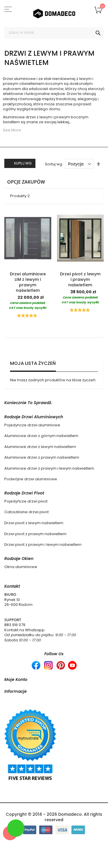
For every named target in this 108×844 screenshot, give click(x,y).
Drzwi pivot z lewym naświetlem (33, 523)
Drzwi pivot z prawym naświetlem (35, 534)
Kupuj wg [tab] (23, 163)
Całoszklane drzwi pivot (26, 512)
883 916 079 (14, 625)
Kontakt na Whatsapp (24, 630)
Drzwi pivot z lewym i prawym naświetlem (80, 279)
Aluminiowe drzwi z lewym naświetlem (40, 446)
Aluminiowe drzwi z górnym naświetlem (41, 435)
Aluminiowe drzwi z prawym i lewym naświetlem (49, 468)
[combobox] (54, 33)
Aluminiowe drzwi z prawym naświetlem (41, 457)
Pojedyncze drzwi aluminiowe (32, 425)
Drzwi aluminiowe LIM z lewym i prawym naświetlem (28, 282)
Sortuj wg (53, 164)
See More (12, 130)
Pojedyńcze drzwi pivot (26, 501)
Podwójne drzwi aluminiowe (30, 479)
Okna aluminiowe (20, 566)
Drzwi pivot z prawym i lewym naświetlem (43, 544)
